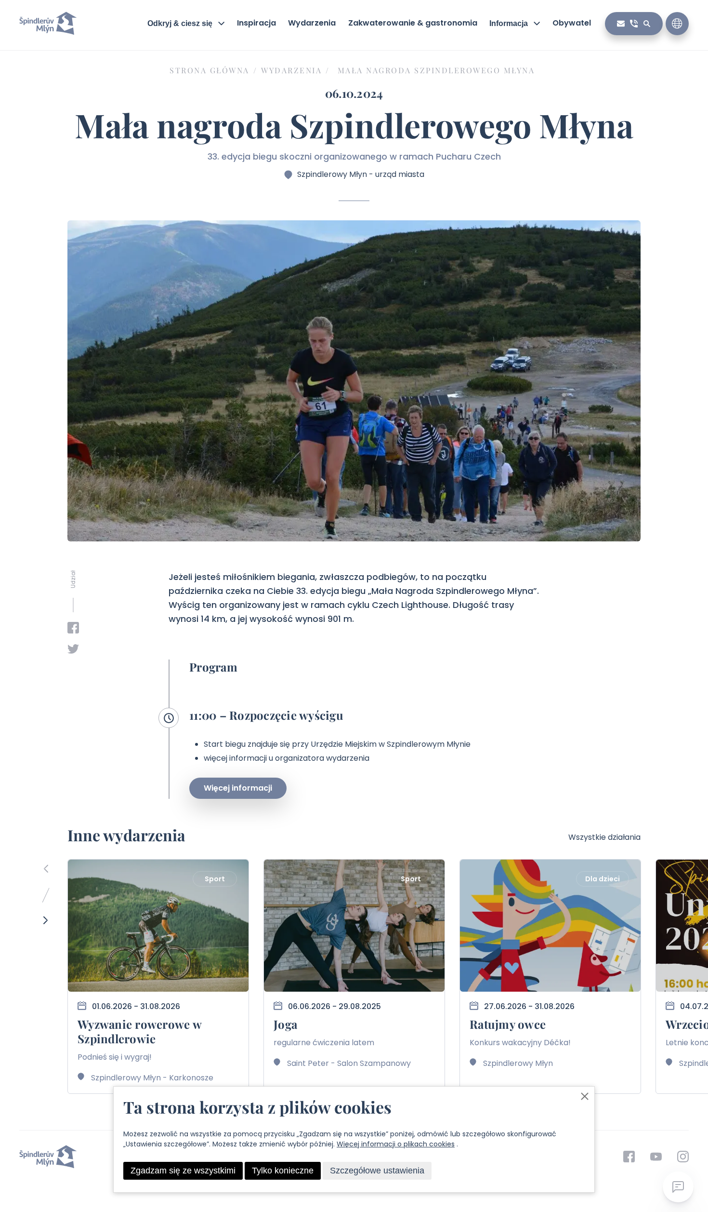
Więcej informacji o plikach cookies (396, 1144)
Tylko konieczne (283, 1170)
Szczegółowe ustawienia (377, 1170)
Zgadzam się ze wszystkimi (183, 1170)
